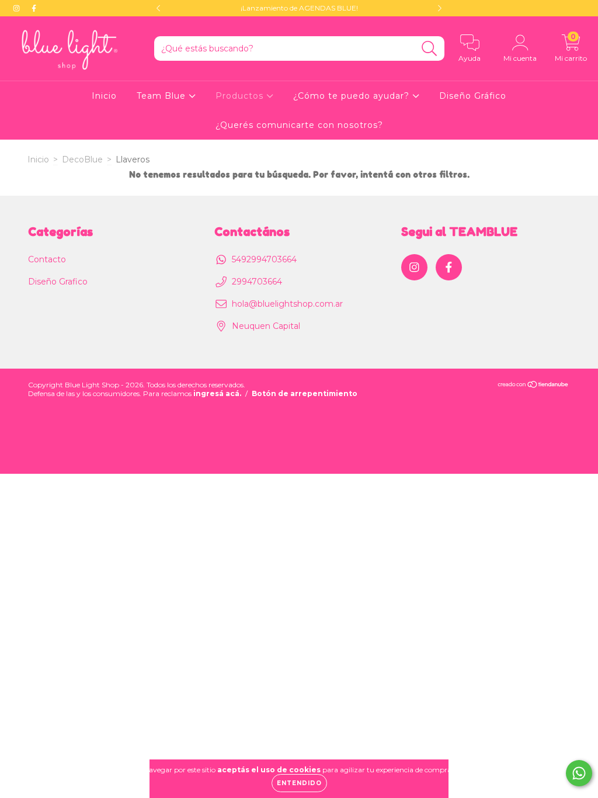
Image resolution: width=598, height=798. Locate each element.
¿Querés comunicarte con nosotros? (299, 125)
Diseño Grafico (58, 281)
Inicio (104, 96)
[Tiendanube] (533, 385)
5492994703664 (264, 259)
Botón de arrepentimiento (304, 393)
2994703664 (257, 281)
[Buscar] (429, 49)
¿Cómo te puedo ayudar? (352, 96)
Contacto (47, 259)
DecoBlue (82, 159)
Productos (240, 96)
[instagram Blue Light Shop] (17, 8)
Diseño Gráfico (472, 96)
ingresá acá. (217, 393)
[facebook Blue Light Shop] (33, 8)
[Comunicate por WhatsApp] (579, 773)
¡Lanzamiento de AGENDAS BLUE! (299, 8)
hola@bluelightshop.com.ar (287, 304)
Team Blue (163, 96)
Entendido (299, 783)
